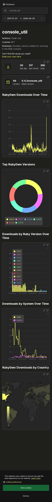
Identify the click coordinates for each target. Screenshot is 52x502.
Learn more (36, 478)
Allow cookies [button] (26, 488)
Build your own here (11, 56)
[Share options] (44, 62)
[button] (26, 482)
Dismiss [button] (26, 496)
